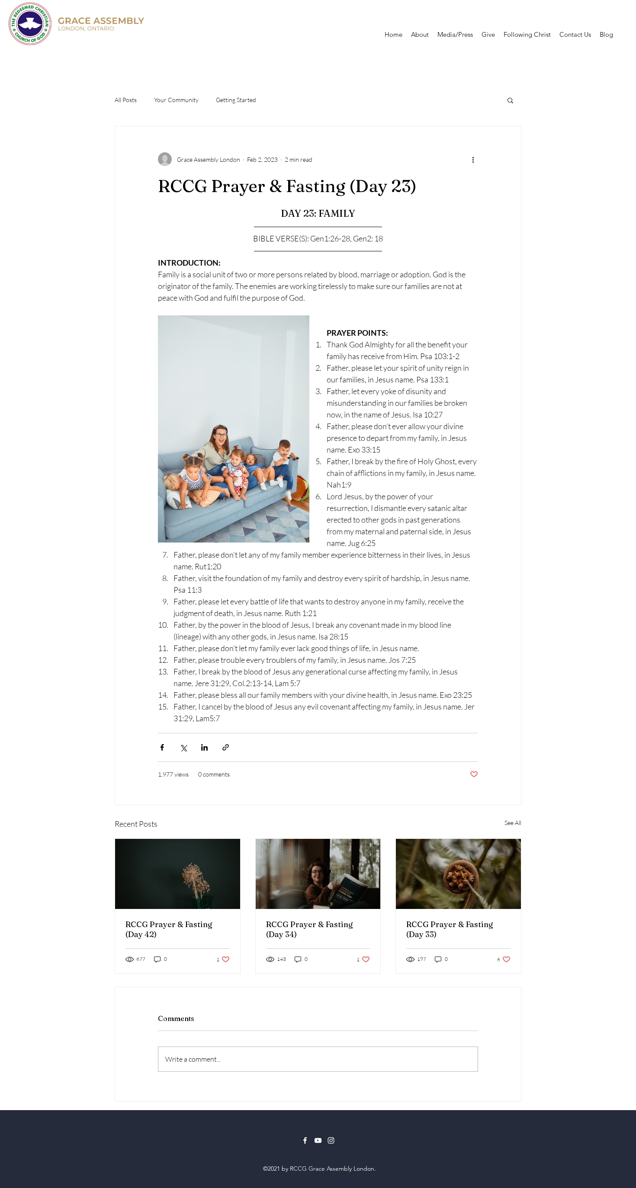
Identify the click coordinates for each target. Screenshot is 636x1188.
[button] (510, 99)
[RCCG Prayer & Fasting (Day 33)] (458, 874)
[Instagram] (331, 1140)
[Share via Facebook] (162, 747)
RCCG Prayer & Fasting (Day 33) (449, 929)
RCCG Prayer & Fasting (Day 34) (309, 929)
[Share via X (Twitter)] (183, 747)
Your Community (176, 99)
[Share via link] (226, 747)
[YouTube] (318, 1140)
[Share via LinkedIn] (204, 747)
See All (512, 822)
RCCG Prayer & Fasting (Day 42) (168, 929)
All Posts (126, 99)
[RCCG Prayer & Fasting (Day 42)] (177, 874)
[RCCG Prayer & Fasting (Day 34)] (318, 874)
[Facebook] (305, 1140)
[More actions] (473, 159)
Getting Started (236, 99)
